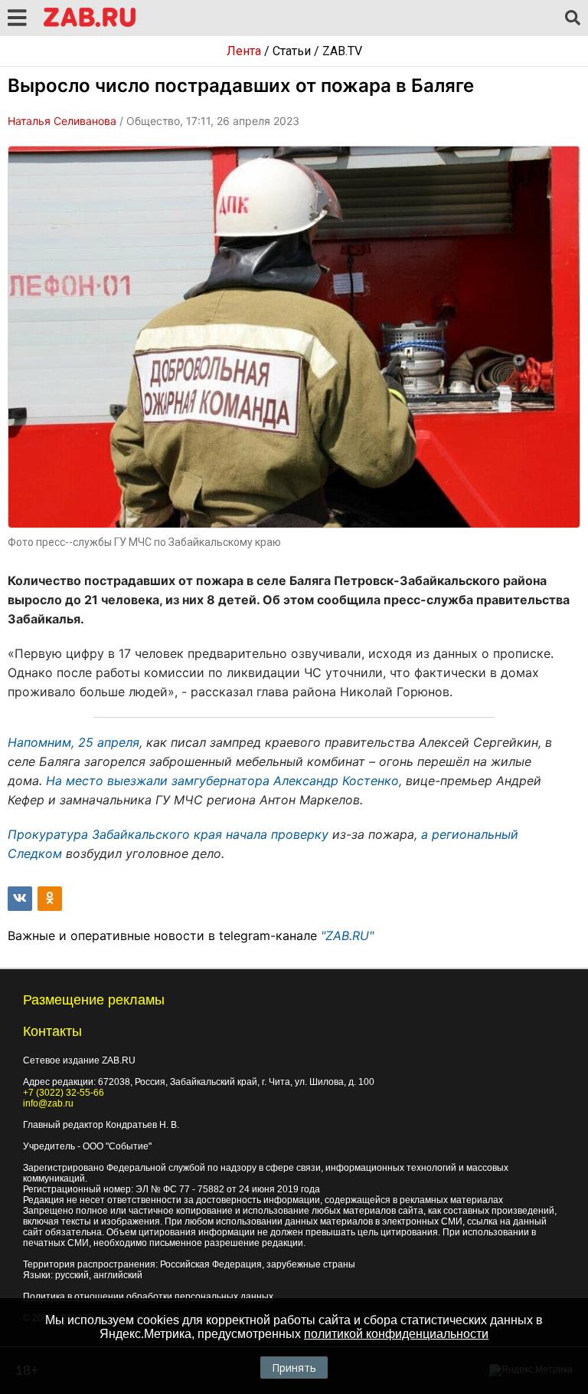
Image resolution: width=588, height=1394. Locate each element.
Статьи (292, 51)
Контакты (52, 1031)
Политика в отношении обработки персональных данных (148, 1296)
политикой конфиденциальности (396, 1333)
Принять (294, 1367)
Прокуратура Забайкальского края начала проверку (168, 834)
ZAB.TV (342, 51)
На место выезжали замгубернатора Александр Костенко (222, 780)
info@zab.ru (48, 1103)
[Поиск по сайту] (572, 18)
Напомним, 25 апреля (73, 742)
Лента (244, 51)
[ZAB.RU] (90, 24)
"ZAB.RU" (347, 935)
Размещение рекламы (94, 1000)
